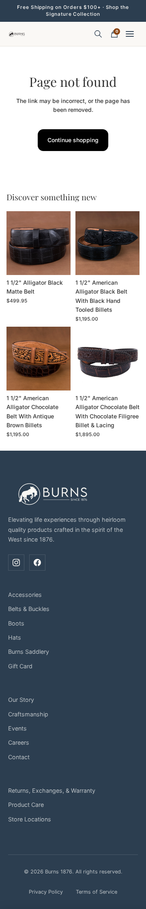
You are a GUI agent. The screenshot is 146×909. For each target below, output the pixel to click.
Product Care (26, 804)
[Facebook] (37, 562)
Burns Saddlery (28, 651)
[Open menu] (130, 34)
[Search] (98, 34)
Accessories (25, 594)
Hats (14, 637)
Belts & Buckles (28, 608)
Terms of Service (96, 892)
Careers (18, 742)
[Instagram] (16, 562)
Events (17, 728)
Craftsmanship (28, 714)
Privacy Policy (46, 892)
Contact (19, 757)
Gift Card (20, 666)
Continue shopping (73, 139)
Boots (16, 623)
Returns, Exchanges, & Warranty (51, 790)
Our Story (21, 699)
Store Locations (29, 819)
